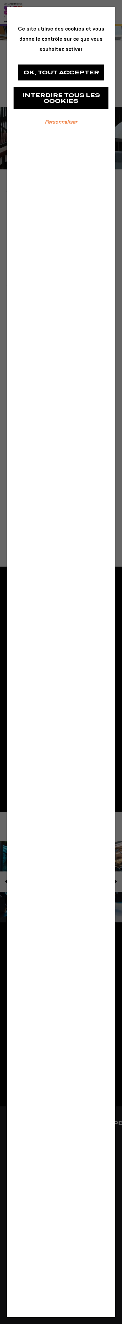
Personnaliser (61, 122)
